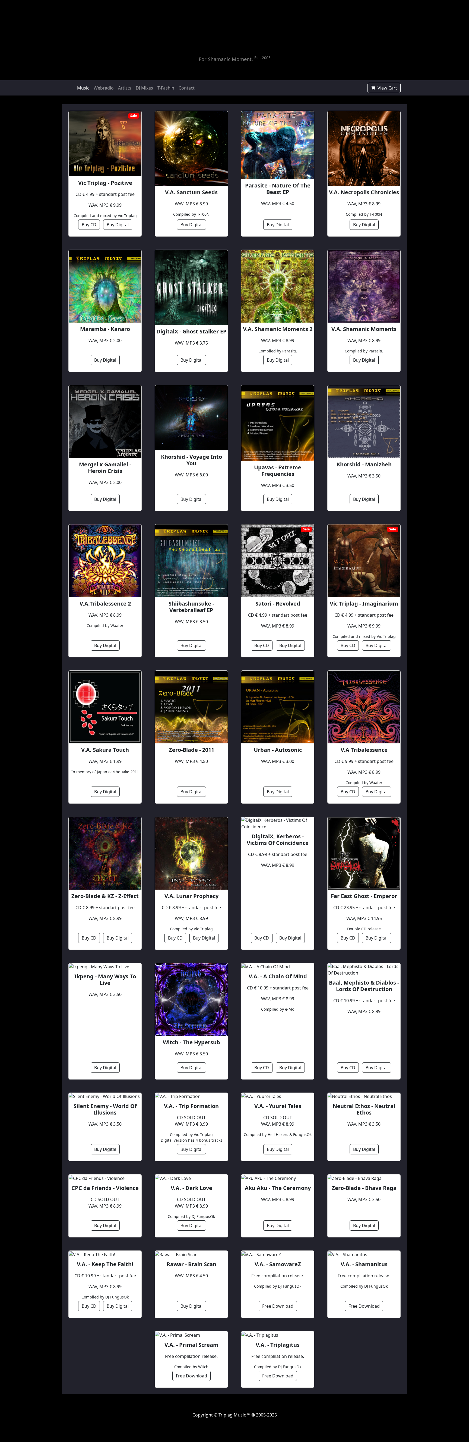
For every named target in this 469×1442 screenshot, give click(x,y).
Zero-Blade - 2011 (191, 750)
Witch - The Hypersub (191, 1042)
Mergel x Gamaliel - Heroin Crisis (105, 467)
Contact (187, 88)
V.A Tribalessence (364, 750)
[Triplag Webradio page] (214, 87)
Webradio (104, 88)
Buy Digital (118, 225)
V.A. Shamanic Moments (364, 329)
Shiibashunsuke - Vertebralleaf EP (191, 606)
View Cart (386, 88)
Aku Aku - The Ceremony (278, 1188)
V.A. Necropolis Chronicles (364, 192)
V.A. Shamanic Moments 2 (277, 329)
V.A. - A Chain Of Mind (278, 976)
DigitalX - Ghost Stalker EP (191, 331)
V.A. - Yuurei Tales (277, 1106)
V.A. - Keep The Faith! (105, 1264)
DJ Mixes (144, 88)
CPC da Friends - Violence (105, 1188)
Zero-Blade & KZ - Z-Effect (105, 896)
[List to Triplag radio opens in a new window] (269, 46)
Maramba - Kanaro (105, 329)
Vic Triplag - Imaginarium (364, 603)
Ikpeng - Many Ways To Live (105, 979)
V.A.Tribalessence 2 (105, 603)
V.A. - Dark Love (191, 1188)
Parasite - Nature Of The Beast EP (277, 188)
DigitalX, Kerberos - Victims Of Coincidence (278, 839)
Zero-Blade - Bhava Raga (364, 1188)
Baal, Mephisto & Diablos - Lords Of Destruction (364, 985)
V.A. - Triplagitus (278, 1345)
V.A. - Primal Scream (191, 1345)
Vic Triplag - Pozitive (105, 183)
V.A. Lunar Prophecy (191, 896)
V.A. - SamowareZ (278, 1264)
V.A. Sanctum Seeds (191, 192)
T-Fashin (165, 88)
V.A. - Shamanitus (364, 1264)
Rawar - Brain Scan (191, 1264)
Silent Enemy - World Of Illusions (105, 1109)
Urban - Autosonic (278, 750)
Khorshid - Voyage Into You (191, 460)
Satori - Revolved (277, 603)
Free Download (277, 1306)
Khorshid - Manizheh (364, 464)
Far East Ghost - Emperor (364, 896)
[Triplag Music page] (222, 87)
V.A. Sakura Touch (105, 750)
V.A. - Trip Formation (191, 1106)
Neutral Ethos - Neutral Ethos (364, 1109)
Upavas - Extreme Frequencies (277, 470)
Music (83, 88)
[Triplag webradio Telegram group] (207, 87)
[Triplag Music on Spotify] (221, 1421)
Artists (124, 88)
